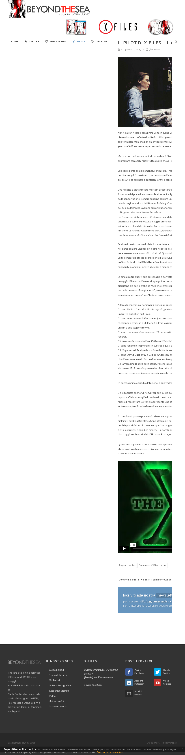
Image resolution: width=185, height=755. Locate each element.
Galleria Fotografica (60, 685)
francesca (154, 49)
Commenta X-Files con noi (152, 565)
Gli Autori (54, 680)
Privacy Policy (169, 742)
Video (52, 695)
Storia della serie (58, 674)
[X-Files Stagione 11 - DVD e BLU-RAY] (119, 27)
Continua (102, 752)
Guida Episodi (56, 669)
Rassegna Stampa (59, 690)
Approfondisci (116, 752)
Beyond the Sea (127, 565)
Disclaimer (152, 742)
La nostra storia (57, 706)
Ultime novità (56, 701)
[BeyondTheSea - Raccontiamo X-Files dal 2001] (49, 9)
